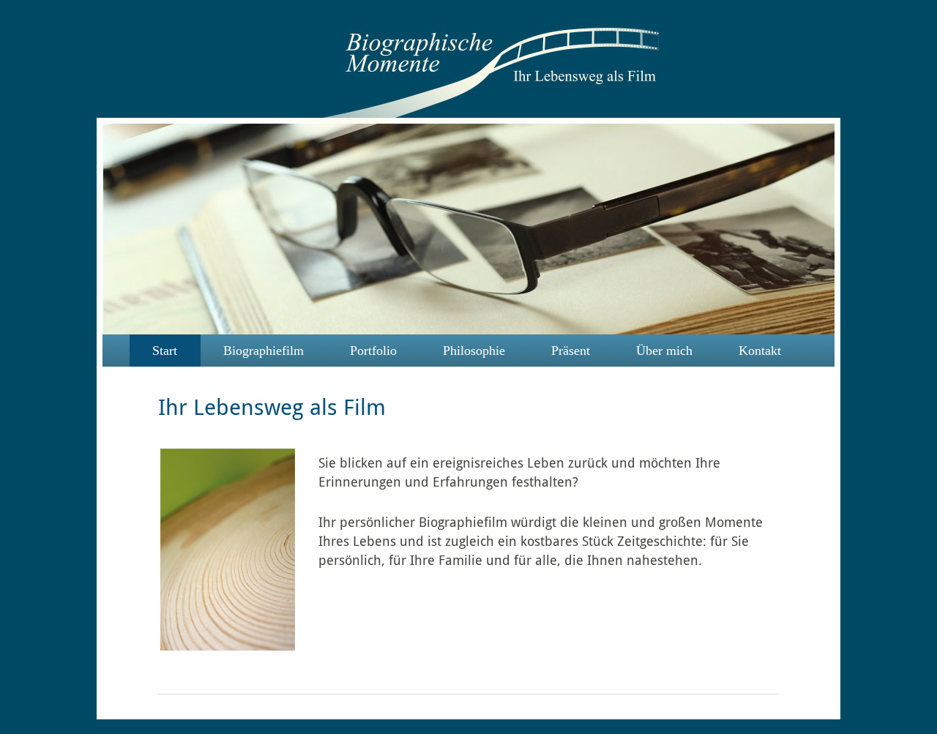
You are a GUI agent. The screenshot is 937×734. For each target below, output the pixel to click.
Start (164, 350)
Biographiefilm (263, 350)
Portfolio (373, 350)
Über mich (664, 350)
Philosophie (474, 350)
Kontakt (760, 350)
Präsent (570, 350)
